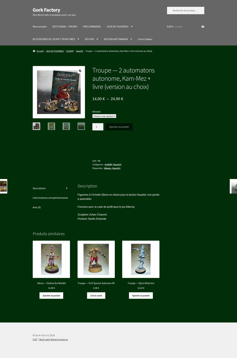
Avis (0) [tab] (37, 207)
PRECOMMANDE (92, 26)
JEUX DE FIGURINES (117, 26)
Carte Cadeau (145, 39)
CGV (35, 339)
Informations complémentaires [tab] (50, 197)
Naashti (79, 51)
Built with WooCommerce (53, 339)
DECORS (89, 39)
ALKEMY (70, 51)
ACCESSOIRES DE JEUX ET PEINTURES (54, 39)
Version (96, 111)
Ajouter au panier (119, 126)
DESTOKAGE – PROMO (64, 26)
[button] (80, 70)
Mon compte (40, 26)
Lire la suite (96, 295)
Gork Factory (46, 10)
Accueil (40, 51)
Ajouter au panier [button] (51, 295)
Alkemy (107, 168)
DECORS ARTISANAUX (116, 39)
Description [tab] (39, 188)
